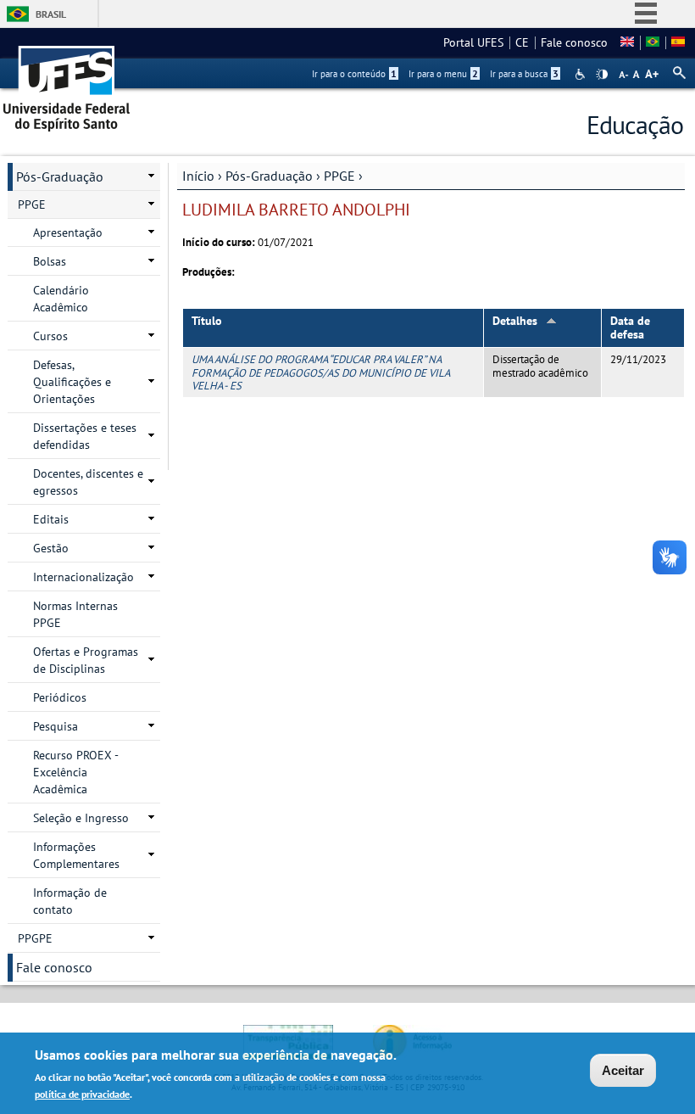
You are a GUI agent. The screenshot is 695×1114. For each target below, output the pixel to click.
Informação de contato (70, 901)
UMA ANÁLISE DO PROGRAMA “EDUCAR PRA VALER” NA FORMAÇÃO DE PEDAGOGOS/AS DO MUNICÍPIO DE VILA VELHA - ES (320, 372)
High (602, 75)
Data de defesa (630, 328)
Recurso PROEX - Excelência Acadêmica (76, 772)
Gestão (51, 548)
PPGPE (35, 938)
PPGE (339, 175)
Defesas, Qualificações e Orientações (72, 381)
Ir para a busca (524, 74)
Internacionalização (83, 577)
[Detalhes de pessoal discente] (652, 42)
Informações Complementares (76, 855)
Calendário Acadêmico (61, 299)
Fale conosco (574, 42)
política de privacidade (82, 1094)
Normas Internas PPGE (75, 614)
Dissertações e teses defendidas (84, 436)
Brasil (51, 14)
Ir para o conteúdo (354, 74)
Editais (51, 519)
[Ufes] (67, 83)
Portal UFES (473, 42)
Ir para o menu (443, 74)
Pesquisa (55, 726)
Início (198, 175)
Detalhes (514, 320)
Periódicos (59, 697)
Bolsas (49, 261)
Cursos (50, 336)
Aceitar (623, 1070)
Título (207, 320)
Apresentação (68, 232)
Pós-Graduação (269, 175)
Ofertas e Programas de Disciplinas (85, 660)
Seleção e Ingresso (81, 818)
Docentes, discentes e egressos (88, 482)
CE (522, 42)
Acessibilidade (581, 74)
